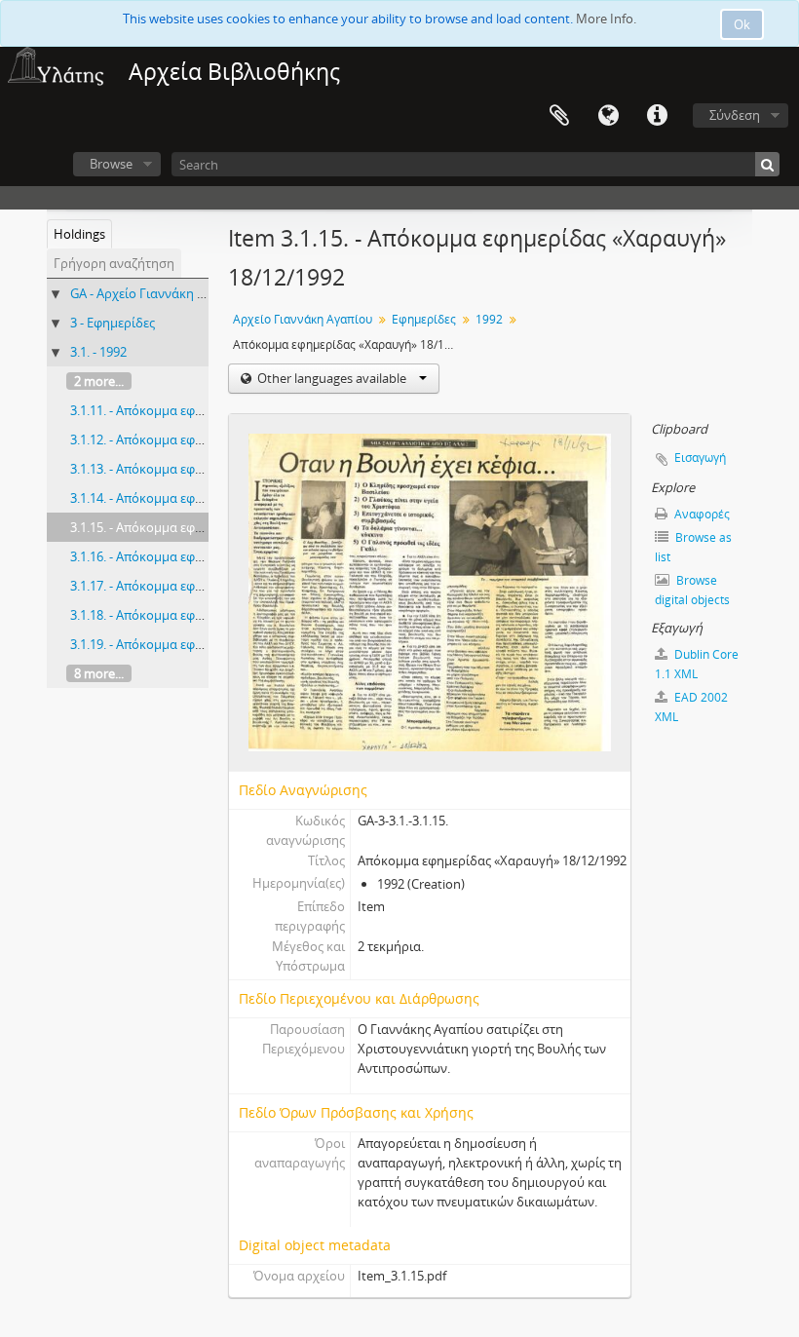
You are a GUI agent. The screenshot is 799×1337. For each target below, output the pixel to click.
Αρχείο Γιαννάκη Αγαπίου (302, 319)
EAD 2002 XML (691, 707)
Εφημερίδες (424, 319)
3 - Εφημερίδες (112, 322)
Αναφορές (700, 514)
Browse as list (693, 547)
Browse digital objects (692, 590)
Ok (742, 24)
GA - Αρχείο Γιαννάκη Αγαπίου (158, 293)
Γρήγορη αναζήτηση (114, 263)
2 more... (99, 381)
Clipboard (559, 116)
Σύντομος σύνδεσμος (656, 116)
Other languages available (331, 378)
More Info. (606, 18)
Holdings (79, 234)
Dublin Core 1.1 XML (697, 664)
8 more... (99, 673)
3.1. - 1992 (98, 352)
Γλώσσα (608, 116)
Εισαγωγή (700, 457)
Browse (111, 163)
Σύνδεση (734, 115)
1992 (489, 319)
